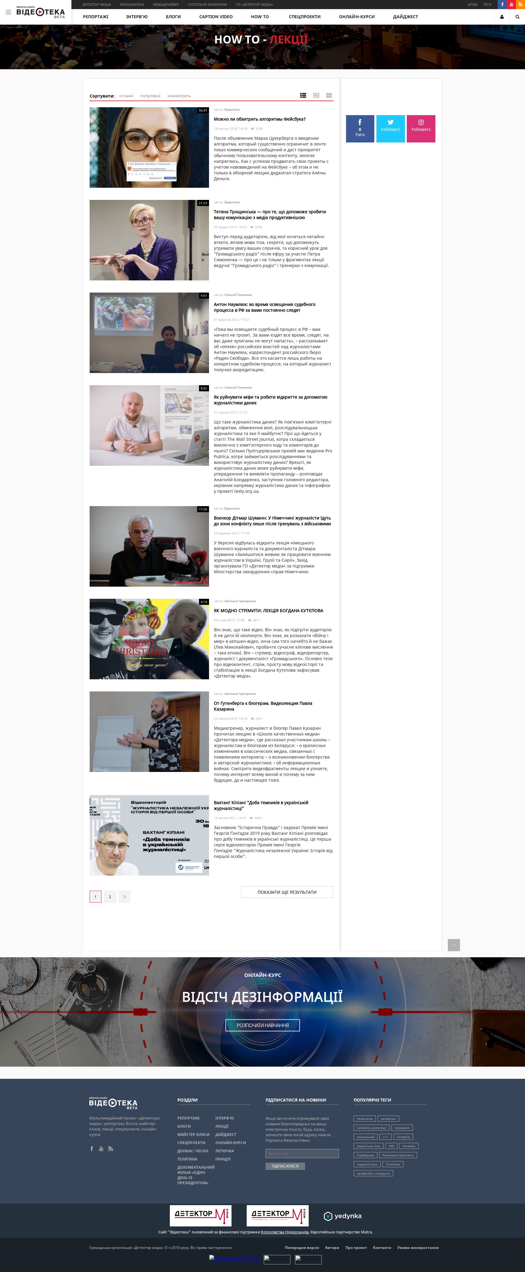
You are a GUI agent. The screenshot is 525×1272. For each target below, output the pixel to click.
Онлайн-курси (357, 16)
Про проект (356, 1247)
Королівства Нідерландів (284, 1232)
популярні (150, 95)
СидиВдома (365, 1155)
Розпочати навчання (263, 1025)
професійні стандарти (373, 1173)
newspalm (402, 1128)
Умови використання (418, 1247)
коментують (179, 95)
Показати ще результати (287, 892)
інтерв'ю (403, 1137)
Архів (472, 4)
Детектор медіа (97, 4)
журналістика (367, 1164)
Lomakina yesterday (371, 1128)
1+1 (385, 1137)
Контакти (382, 1247)
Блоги (173, 16)
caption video (216, 16)
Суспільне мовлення (207, 4)
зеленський (365, 1137)
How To (260, 16)
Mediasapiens (132, 4)
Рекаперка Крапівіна (398, 1155)
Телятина (187, 1159)
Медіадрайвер (166, 4)
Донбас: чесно (192, 1151)
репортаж (388, 1118)
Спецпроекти (305, 16)
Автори (332, 1247)
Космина (409, 1146)
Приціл (223, 1159)
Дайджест (405, 16)
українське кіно (368, 1146)
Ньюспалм (364, 1118)
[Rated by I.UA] (277, 1262)
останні (126, 95)
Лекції (221, 1126)
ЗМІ (391, 1146)
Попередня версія (302, 1247)
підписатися (285, 1166)
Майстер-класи (193, 1134)
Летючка (224, 1151)
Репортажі (95, 16)
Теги (487, 4)
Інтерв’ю (137, 16)
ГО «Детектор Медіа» (254, 4)
